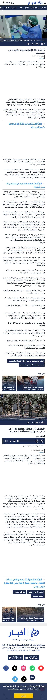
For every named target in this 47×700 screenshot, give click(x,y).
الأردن (27, 7)
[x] (14, 668)
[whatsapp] (32, 668)
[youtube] (41, 668)
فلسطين (14, 7)
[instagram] (23, 668)
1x (10, 441)
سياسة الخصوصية (13, 689)
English (7, 3)
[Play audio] (5, 441)
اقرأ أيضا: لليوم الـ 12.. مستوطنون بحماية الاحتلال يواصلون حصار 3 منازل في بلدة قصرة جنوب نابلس (24, 583)
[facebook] (6, 668)
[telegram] (15, 679)
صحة (20, 7)
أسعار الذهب (35, 7)
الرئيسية (43, 7)
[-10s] (36, 441)
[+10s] (41, 441)
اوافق (23, 696)
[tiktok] (24, 679)
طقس (7, 7)
